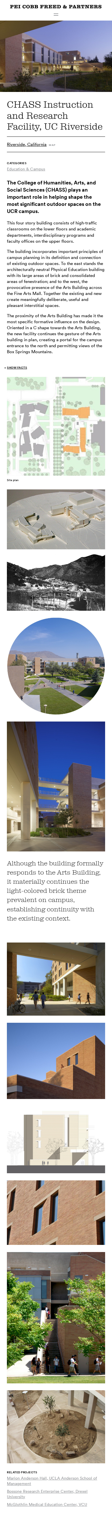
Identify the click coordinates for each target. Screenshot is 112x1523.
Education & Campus (26, 169)
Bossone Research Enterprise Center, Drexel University (47, 1494)
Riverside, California (27, 144)
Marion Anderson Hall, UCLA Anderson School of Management (52, 1481)
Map (52, 145)
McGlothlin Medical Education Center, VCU (47, 1504)
